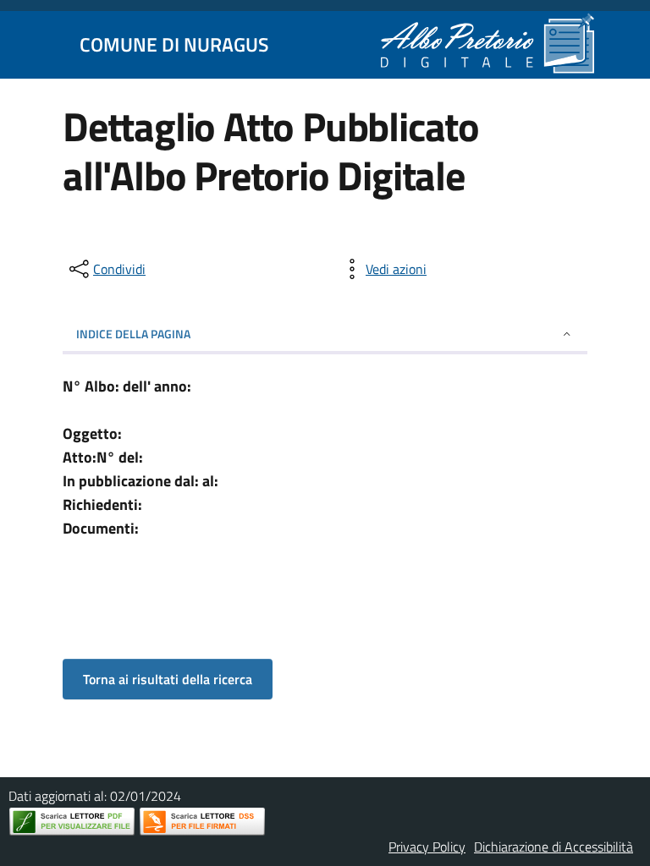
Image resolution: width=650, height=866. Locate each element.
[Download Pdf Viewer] (71, 821)
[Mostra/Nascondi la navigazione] (20, 43)
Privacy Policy (426, 846)
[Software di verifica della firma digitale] (202, 821)
